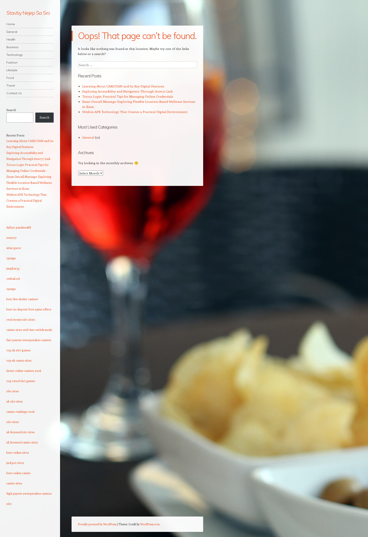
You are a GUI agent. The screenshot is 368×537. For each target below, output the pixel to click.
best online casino (18, 473)
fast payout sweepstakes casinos (28, 340)
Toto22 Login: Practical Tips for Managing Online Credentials (127, 96)
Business (12, 47)
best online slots (17, 452)
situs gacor (13, 248)
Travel (10, 85)
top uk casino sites (19, 360)
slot (9, 504)
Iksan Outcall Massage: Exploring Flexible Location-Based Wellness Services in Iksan (29, 183)
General (11, 32)
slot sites (12, 391)
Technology (14, 55)
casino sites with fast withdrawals (29, 330)
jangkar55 (13, 268)
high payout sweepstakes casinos (29, 493)
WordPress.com (150, 524)
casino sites (14, 483)
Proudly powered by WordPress (97, 524)
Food (10, 78)
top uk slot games (18, 350)
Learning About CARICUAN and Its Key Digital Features (123, 86)
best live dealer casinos (22, 299)
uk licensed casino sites (22, 442)
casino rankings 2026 (20, 412)
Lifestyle (11, 70)
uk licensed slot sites (20, 432)
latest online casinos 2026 (23, 371)
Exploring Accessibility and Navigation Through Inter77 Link (127, 91)
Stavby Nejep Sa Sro (28, 13)
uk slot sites (14, 401)
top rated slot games (20, 381)
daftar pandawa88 (18, 227)
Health (10, 39)
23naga (11, 258)
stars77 (11, 238)
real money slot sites (20, 319)
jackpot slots (15, 463)
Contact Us (14, 93)
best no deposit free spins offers (28, 309)
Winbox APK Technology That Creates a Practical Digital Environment (135, 112)
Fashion (11, 62)
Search (11, 110)
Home (10, 24)
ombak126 (13, 278)
